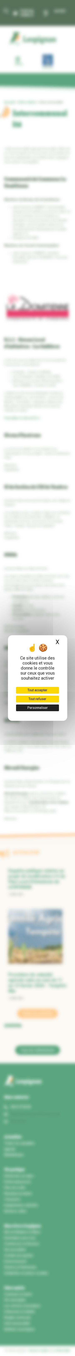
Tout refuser (37, 699)
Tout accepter (37, 690)
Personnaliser (37, 708)
